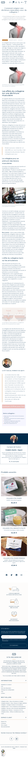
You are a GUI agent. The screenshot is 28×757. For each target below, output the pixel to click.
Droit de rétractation (6, 688)
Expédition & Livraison (6, 684)
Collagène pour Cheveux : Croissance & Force (12, 710)
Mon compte (4, 725)
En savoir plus (14, 461)
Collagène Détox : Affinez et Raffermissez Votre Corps (12, 712)
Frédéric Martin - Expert (14, 450)
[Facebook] (11, 739)
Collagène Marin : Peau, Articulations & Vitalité (12, 701)
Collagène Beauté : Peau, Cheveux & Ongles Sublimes (14, 703)
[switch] (3, 755)
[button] (19, 2)
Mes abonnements (5, 726)
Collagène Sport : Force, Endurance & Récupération (13, 706)
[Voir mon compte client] (16, 2)
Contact (3, 693)
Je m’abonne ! (14, 645)
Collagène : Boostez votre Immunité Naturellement (13, 708)
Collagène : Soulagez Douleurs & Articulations (12, 704)
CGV (2, 686)
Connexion (3, 723)
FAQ (2, 691)
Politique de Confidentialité (7, 689)
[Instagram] (16, 739)
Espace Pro (4, 721)
